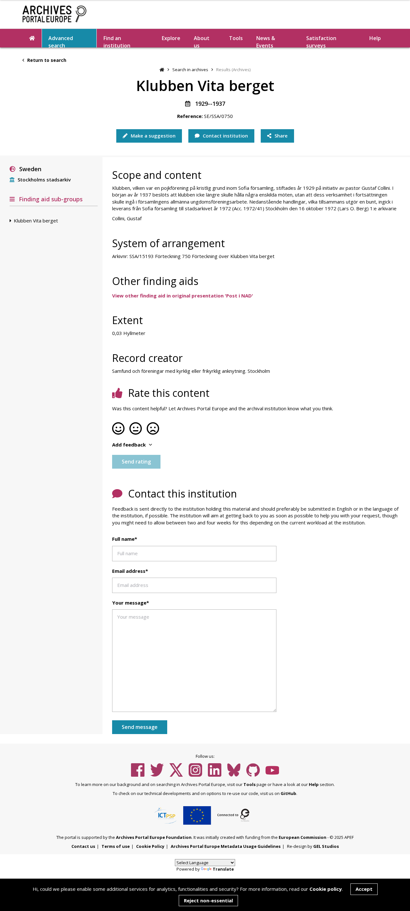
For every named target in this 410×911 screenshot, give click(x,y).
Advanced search (60, 41)
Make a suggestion (152, 135)
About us (201, 41)
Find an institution (116, 41)
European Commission (302, 837)
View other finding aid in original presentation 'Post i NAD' (182, 295)
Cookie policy (325, 889)
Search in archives (190, 69)
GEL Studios (326, 846)
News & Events (265, 41)
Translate (223, 869)
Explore (171, 38)
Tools (236, 38)
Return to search (46, 60)
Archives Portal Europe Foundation (154, 837)
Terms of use (116, 846)
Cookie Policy (150, 846)
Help (314, 784)
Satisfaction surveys (321, 41)
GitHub (288, 793)
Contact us (83, 846)
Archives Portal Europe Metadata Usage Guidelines (226, 846)
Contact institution (224, 135)
